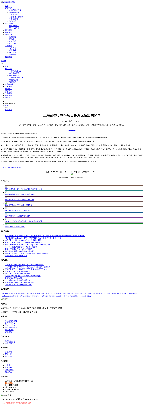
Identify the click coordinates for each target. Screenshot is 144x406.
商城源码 (12, 41)
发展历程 (12, 50)
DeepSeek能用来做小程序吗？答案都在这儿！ (22, 194)
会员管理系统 (10, 343)
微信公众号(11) (133, 293)
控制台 (3, 61)
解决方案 (8, 8)
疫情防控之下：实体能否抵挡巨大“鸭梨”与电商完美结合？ (27, 269)
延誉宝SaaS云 (14, 26)
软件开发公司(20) (40, 293)
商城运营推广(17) (50, 293)
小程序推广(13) (91, 293)
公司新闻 (8, 110)
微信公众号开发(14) (80, 293)
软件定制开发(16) (61, 293)
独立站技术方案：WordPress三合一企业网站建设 (23, 240)
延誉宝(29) (14, 293)
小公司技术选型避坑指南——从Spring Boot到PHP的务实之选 (27, 245)
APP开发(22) (30, 293)
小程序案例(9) (36, 296)
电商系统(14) (70, 293)
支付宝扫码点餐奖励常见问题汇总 (17, 280)
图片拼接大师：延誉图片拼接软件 (17, 216)
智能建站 (12, 21)
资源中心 (8, 35)
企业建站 (12, 43)
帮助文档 (12, 37)
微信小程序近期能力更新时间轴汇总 (18, 274)
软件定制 (6, 167)
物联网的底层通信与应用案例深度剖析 (19, 200)
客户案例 (8, 30)
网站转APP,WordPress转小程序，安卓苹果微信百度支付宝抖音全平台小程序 (33, 238)
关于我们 (8, 46)
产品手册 (12, 39)
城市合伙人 (13, 52)
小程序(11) (125, 293)
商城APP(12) (99, 293)
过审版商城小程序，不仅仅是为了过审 (19, 282)
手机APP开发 (14, 15)
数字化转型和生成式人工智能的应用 (18, 210)
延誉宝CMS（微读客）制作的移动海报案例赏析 (23, 276)
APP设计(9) (27, 296)
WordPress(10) (5, 296)
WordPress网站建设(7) (86, 296)
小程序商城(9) (44, 296)
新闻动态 (8, 32)
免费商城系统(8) (74, 296)
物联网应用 (13, 19)
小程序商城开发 (15, 10)
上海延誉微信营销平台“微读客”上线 (18, 285)
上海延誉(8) (59, 296)
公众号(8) (66, 296)
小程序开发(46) (6, 293)
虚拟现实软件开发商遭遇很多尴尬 (17, 271)
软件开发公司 (16, 167)
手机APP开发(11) (116, 293)
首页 (6, 6)
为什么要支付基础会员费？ (15, 227)
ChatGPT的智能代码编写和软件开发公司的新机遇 (23, 221)
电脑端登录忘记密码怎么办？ (16, 256)
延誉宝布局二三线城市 (13, 278)
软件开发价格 (14, 28)
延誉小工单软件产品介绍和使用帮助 (18, 205)
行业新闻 (8, 352)
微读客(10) (13, 296)
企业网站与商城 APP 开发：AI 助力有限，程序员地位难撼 (26, 253)
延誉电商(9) (20, 296)
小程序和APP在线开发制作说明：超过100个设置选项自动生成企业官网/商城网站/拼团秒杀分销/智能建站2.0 (45, 236)
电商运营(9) (52, 296)
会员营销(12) (107, 293)
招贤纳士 (12, 54)
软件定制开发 (14, 12)
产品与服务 (9, 23)
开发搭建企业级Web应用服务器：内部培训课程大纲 (24, 265)
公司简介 (12, 48)
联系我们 (8, 57)
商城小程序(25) (22, 293)
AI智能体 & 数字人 (16, 17)
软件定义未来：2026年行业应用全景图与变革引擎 (23, 189)
